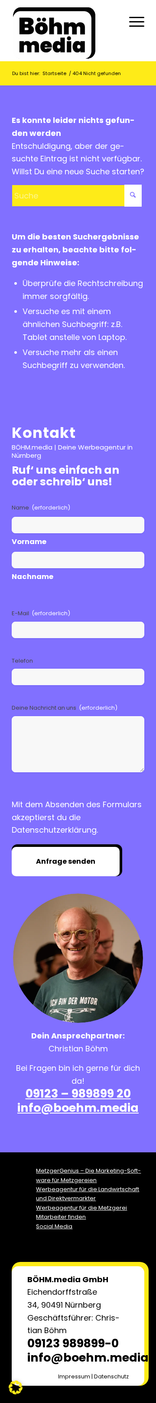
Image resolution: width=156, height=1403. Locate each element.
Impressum (74, 1376)
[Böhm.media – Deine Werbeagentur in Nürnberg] (65, 33)
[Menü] (132, 22)
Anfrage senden (65, 861)
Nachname (32, 577)
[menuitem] (132, 22)
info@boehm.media (78, 1108)
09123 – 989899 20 (78, 1093)
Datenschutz (111, 1376)
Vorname (29, 542)
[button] (15, 1387)
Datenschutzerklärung (54, 829)
